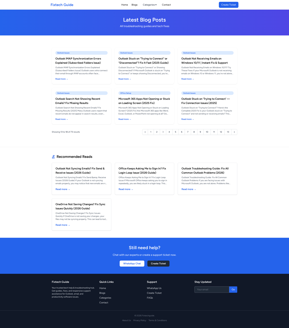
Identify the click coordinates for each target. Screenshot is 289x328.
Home (124, 4)
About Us (126, 320)
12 (221, 132)
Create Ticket (228, 4)
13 (228, 132)
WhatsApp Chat (132, 263)
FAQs (150, 297)
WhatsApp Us (154, 288)
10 (207, 132)
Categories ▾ (150, 4)
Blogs (134, 4)
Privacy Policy (139, 320)
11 (214, 132)
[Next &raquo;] (234, 132)
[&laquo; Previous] (145, 132)
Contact (166, 4)
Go (233, 289)
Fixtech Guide (62, 5)
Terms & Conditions (158, 320)
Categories (105, 297)
